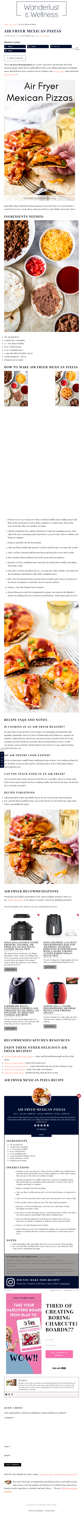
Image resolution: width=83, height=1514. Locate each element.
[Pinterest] (6, 1394)
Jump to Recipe (16, 58)
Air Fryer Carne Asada (13, 1063)
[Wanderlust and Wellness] (41, 18)
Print (41, 1135)
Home (6, 24)
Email (7, 1455)
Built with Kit (59, 1368)
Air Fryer (13, 24)
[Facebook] (12, 1394)
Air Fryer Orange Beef (14, 1072)
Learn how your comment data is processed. (58, 1474)
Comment (9, 1417)
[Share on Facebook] (2, 754)
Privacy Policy (49, 1510)
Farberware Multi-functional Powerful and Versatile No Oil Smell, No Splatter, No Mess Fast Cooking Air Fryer (21, 1010)
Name (7, 1446)
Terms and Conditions (36, 1510)
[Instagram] (9, 1394)
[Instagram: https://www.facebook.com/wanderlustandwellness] (11, 1282)
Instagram (65, 1284)
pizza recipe (58, 71)
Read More (10, 969)
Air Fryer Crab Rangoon (14, 1069)
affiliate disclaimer (15, 900)
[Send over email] (2, 766)
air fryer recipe (11, 74)
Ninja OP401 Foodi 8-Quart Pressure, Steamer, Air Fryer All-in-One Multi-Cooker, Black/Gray (21, 945)
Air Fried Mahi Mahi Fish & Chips (18, 1056)
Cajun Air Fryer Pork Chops (16, 1066)
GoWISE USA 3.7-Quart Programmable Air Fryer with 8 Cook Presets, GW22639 (60, 1009)
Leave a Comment (44, 36)
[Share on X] (2, 758)
